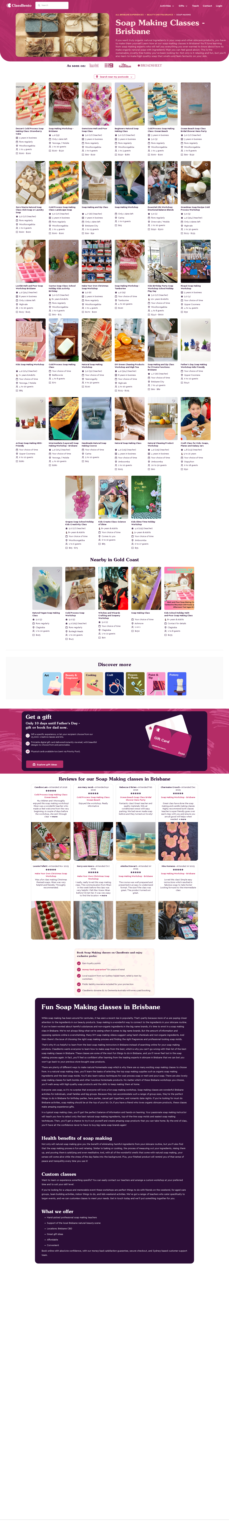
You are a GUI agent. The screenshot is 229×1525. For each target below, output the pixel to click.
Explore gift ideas (44, 764)
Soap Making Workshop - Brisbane (178, 797)
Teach (195, 6)
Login (219, 6)
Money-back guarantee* (94, 970)
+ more (53, 817)
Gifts (182, 6)
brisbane (130, 15)
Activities (165, 6)
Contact (207, 6)
